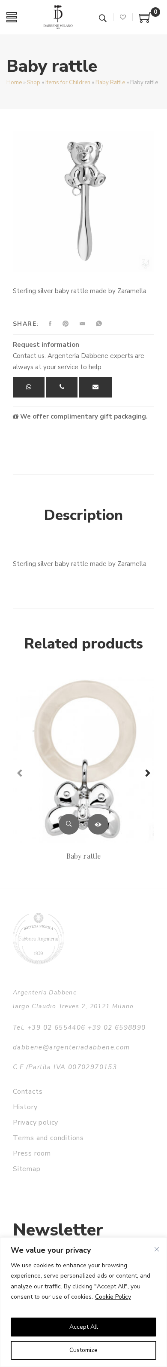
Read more (98, 824)
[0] (145, 20)
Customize (83, 1350)
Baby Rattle (110, 82)
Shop (33, 82)
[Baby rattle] (83, 759)
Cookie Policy (113, 1297)
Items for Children (67, 82)
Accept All (83, 1327)
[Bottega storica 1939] (38, 938)
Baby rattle (83, 855)
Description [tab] (83, 515)
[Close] (156, 1249)
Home (14, 82)
